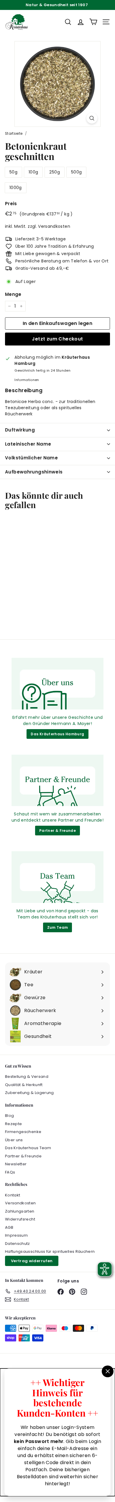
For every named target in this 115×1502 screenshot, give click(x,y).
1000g (15, 188)
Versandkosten (54, 226)
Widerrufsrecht (20, 1219)
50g (13, 172)
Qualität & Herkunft (24, 1085)
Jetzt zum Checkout (57, 339)
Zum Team (57, 927)
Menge (13, 294)
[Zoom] (91, 118)
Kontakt (12, 1195)
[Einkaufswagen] (93, 22)
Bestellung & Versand (26, 1076)
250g (54, 172)
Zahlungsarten (19, 1211)
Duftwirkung (20, 430)
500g (76, 172)
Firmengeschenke (23, 1131)
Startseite (14, 133)
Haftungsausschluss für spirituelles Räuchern (50, 1251)
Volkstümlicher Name (31, 458)
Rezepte (13, 1124)
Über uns (14, 1140)
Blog (9, 1115)
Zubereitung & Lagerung (29, 1092)
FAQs (10, 1172)
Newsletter (16, 1164)
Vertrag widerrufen (31, 1261)
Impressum (16, 1235)
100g (33, 172)
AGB (9, 1227)
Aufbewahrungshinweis (34, 472)
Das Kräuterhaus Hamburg (57, 733)
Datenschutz (17, 1243)
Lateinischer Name (28, 444)
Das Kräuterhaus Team (28, 1148)
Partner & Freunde (57, 830)
